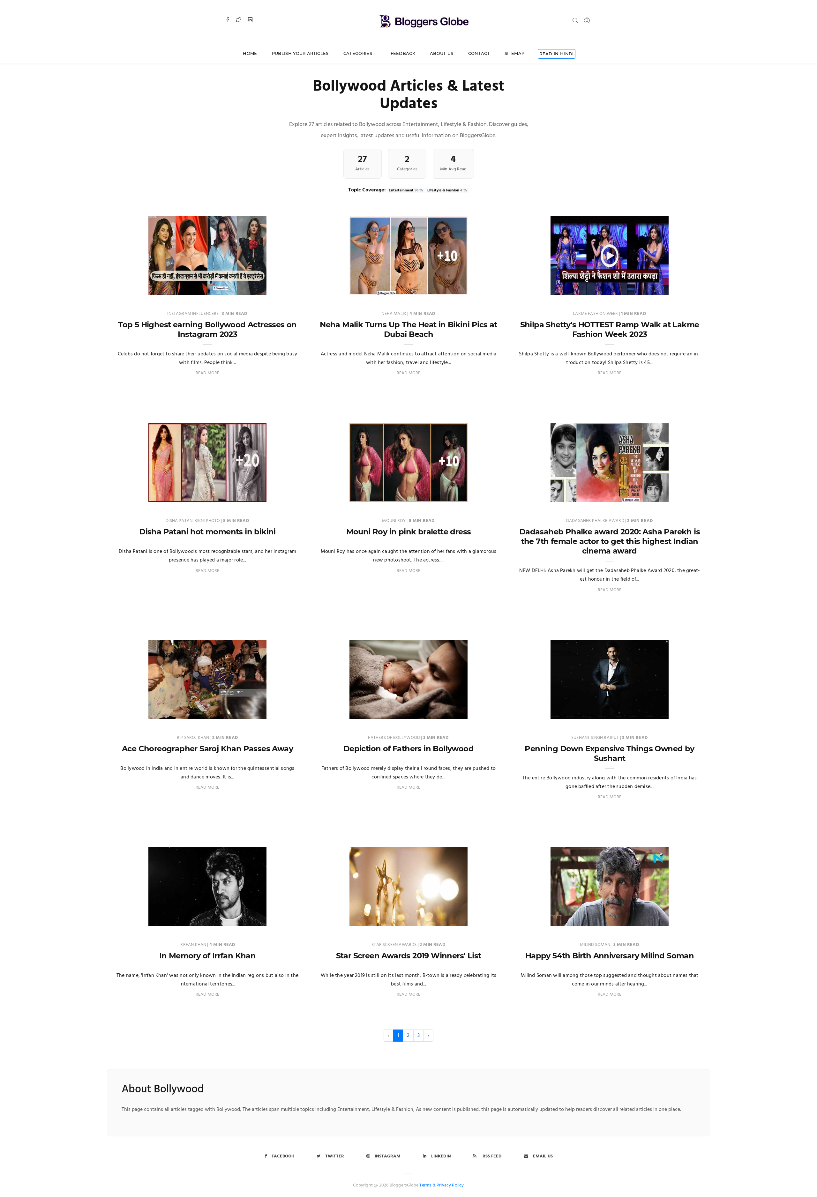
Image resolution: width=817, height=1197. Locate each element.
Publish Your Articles (300, 53)
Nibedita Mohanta (145, 712)
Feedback (403, 53)
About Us (441, 53)
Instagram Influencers (193, 313)
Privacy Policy (450, 1185)
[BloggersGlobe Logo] (424, 20)
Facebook (283, 1156)
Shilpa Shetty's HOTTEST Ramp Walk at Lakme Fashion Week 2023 (609, 329)
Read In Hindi (556, 53)
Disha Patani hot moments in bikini (207, 531)
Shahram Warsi (545, 712)
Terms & (427, 1185)
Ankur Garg (139, 288)
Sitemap (514, 53)
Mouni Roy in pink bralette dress (408, 531)
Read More (208, 373)
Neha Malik (394, 313)
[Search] (575, 20)
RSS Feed (491, 1156)
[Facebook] (228, 20)
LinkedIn (441, 1156)
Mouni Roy (394, 520)
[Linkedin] (250, 20)
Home (250, 53)
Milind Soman (595, 944)
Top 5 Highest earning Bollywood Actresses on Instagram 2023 (207, 329)
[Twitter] (238, 20)
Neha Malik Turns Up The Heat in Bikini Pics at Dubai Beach (408, 329)
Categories (357, 53)
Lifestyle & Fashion (447, 190)
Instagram (388, 1156)
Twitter (334, 1156)
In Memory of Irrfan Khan (207, 955)
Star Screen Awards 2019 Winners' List (408, 955)
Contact (479, 53)
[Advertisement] (408, 406)
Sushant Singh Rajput (595, 737)
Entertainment (406, 190)
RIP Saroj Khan (193, 737)
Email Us (543, 1156)
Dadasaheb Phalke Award (595, 520)
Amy (331, 288)
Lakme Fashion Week (596, 313)
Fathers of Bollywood (394, 737)
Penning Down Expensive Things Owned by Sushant (609, 753)
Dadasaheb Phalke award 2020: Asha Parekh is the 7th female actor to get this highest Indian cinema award (609, 541)
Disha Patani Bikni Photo (193, 520)
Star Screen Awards (394, 944)
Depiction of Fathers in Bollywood (408, 748)
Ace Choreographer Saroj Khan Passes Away (207, 748)
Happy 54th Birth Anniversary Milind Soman (609, 955)
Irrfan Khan (193, 944)
